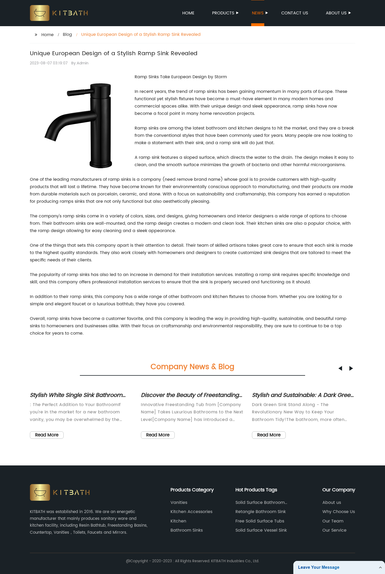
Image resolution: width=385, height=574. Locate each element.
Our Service (334, 530)
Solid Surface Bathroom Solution (260, 502)
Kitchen (178, 521)
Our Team (332, 521)
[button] (340, 368)
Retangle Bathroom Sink (260, 512)
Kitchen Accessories (191, 512)
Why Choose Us (338, 511)
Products (223, 13)
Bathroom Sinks (186, 530)
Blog (67, 34)
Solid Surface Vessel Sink (261, 530)
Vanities (178, 502)
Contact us (294, 13)
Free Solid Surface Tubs (259, 521)
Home (188, 13)
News (257, 13)
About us (336, 13)
